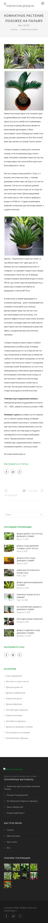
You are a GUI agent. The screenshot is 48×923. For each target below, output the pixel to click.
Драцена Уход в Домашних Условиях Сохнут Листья (28, 547)
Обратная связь (13, 836)
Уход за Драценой (14, 676)
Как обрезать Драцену (16, 721)
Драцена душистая (14, 687)
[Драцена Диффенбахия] (7, 867)
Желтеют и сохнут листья (17, 681)
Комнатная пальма (29, 30)
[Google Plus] (19, 472)
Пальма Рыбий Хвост (16, 813)
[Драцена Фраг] (25, 867)
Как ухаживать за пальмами (18, 732)
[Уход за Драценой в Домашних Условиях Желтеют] (33, 876)
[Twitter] (13, 472)
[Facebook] (6, 472)
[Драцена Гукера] (7, 876)
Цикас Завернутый (15, 807)
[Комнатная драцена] (19, 5)
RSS (8, 848)
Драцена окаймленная (15, 692)
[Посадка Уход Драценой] (16, 867)
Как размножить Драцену (17, 738)
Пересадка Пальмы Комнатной (30, 619)
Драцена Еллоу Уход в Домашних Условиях (26, 559)
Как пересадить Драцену (17, 710)
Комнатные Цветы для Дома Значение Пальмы (22, 787)
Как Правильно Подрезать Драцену (22, 801)
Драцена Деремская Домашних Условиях (30, 583)
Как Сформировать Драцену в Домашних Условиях (29, 608)
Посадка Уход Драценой (17, 795)
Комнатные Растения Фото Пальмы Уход (28, 571)
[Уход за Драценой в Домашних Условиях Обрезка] (25, 876)
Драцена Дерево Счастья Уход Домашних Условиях (29, 535)
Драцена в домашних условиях (19, 726)
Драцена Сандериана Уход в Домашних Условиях (28, 631)
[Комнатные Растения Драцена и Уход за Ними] (16, 876)
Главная (14, 30)
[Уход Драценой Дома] (33, 867)
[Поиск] (41, 514)
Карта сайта (12, 842)
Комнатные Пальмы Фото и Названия (28, 596)
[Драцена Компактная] (7, 884)
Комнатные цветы (14, 698)
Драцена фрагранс (14, 704)
